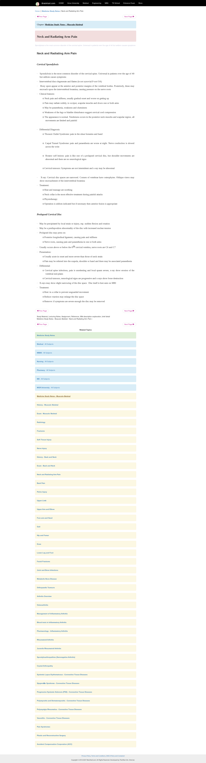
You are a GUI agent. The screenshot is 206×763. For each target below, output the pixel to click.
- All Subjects (45, 344)
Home (37, 11)
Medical (86, 3)
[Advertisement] (155, 45)
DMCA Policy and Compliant (115, 756)
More (140, 3)
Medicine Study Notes (51, 11)
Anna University (73, 3)
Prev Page (43, 17)
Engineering (96, 3)
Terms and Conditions (98, 756)
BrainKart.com (48, 3)
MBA (106, 3)
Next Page (128, 17)
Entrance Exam (129, 3)
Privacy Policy (86, 756)
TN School (116, 3)
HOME (61, 3)
